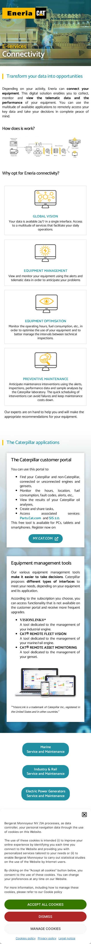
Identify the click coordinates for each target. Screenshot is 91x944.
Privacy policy (47, 938)
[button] (84, 814)
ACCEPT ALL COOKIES (45, 904)
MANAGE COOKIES (45, 929)
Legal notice (67, 938)
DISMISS (45, 917)
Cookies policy (26, 938)
